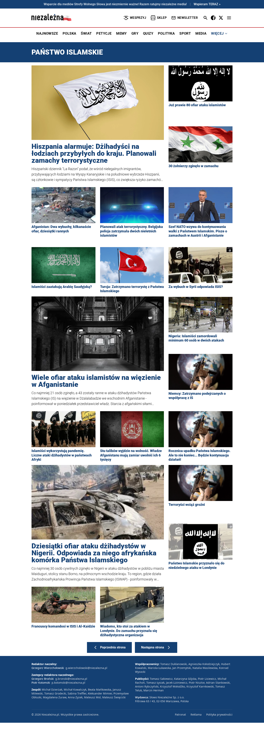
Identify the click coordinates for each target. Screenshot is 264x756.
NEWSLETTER (187, 18)
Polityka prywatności (219, 714)
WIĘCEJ (217, 33)
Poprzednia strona (113, 647)
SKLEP (162, 18)
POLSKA (69, 33)
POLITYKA (166, 33)
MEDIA (200, 33)
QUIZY (148, 33)
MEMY (121, 33)
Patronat (180, 714)
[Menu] (229, 18)
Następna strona (152, 647)
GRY (134, 33)
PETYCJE (104, 33)
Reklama (196, 714)
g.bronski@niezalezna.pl (71, 679)
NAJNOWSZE (47, 33)
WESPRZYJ (138, 18)
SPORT (185, 33)
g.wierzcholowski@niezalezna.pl (86, 668)
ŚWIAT (86, 33)
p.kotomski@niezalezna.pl (68, 682)
